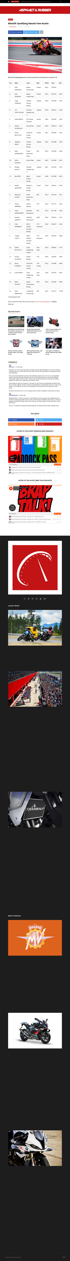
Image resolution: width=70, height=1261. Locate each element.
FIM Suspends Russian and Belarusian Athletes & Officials (34, 352)
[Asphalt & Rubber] (35, 10)
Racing (10, 19)
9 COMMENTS (27, 26)
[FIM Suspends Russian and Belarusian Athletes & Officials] (35, 343)
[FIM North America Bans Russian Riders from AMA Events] (16, 343)
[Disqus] (35, 385)
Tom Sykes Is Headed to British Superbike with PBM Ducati (53, 352)
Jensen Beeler (13, 26)
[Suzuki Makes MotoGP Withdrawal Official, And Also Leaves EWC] (35, 321)
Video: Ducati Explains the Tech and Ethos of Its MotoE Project (53, 330)
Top (63, 1257)
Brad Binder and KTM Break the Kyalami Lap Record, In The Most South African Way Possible (16, 331)
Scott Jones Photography (42, 301)
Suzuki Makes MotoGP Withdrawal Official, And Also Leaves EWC (34, 330)
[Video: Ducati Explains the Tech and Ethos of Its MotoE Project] (54, 321)
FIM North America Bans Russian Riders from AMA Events (15, 352)
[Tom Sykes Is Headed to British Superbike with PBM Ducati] (54, 343)
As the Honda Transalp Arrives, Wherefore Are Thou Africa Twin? (35, 1)
